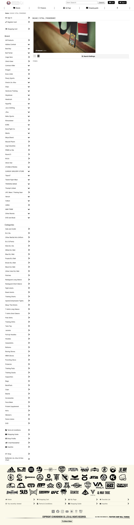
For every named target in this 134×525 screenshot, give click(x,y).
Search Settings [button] (89, 56)
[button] (117, 8)
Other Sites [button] (68, 521)
